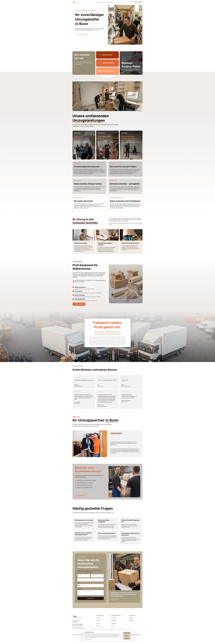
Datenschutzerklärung (88, 639)
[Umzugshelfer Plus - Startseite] (76, 2)
